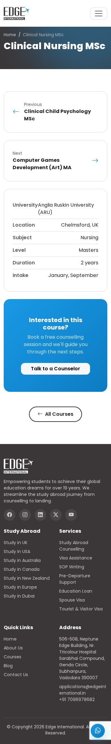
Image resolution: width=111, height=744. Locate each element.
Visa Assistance (75, 558)
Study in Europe (20, 587)
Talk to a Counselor (55, 368)
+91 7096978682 (77, 699)
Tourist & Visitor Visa (81, 609)
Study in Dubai (19, 596)
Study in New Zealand (27, 578)
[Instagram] (25, 515)
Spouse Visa (72, 600)
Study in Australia (22, 560)
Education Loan (75, 591)
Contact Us (16, 675)
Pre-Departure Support (74, 579)
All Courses (58, 414)
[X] (56, 515)
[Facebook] (9, 515)
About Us (13, 648)
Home (10, 35)
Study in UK (15, 542)
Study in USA (17, 551)
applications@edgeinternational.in (82, 690)
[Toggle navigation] (98, 13)
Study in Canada (21, 569)
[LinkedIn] (40, 515)
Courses (12, 657)
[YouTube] (71, 515)
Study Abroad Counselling (73, 545)
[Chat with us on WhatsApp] (98, 731)
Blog (8, 666)
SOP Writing (71, 567)
